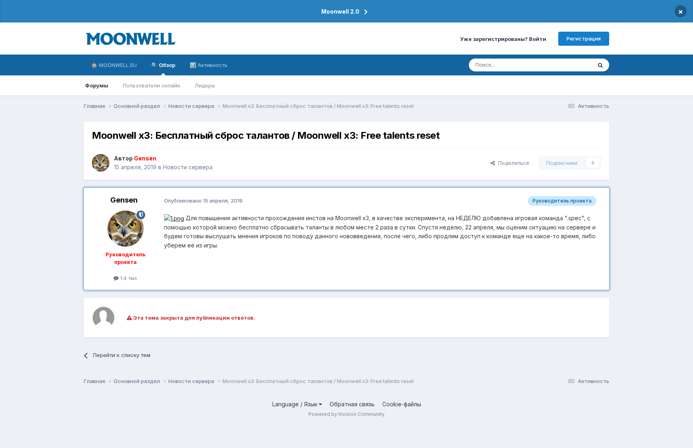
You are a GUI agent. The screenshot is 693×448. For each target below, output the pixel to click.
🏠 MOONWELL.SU (114, 65)
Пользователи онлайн (151, 85)
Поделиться (512, 163)
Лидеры (205, 85)
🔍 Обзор (163, 65)
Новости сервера (188, 167)
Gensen (124, 200)
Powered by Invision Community (346, 414)
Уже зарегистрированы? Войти (503, 38)
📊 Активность (208, 65)
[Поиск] (600, 65)
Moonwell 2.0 (340, 11)
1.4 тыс (128, 278)
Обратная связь (352, 404)
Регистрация (584, 38)
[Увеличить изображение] (174, 218)
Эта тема (570, 65)
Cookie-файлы (401, 404)
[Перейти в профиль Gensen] (100, 163)
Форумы (96, 85)
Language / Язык (295, 404)
